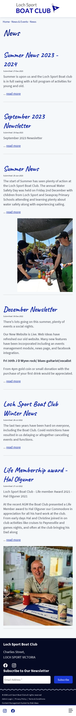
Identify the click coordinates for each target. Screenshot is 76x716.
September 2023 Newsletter (23, 121)
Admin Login (7, 699)
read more (13, 93)
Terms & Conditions (37, 699)
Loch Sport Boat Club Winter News (30, 408)
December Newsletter (30, 309)
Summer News (21, 168)
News (33, 21)
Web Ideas (34, 703)
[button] (72, 712)
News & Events (19, 21)
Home (6, 21)
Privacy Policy (21, 699)
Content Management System (14, 703)
